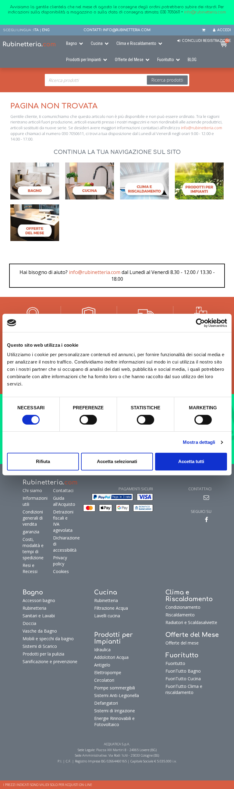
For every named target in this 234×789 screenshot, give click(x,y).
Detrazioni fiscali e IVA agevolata (62, 521)
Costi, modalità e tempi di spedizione (33, 548)
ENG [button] (46, 30)
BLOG (192, 59)
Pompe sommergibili (114, 688)
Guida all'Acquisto (62, 501)
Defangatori (106, 703)
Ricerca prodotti (167, 80)
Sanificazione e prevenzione (50, 661)
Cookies (61, 571)
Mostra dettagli (199, 442)
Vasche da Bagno (40, 631)
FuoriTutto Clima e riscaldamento (183, 689)
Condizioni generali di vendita (33, 518)
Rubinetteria (34, 608)
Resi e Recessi (30, 568)
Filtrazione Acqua (111, 608)
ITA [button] (36, 30)
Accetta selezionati (117, 461)
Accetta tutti (191, 461)
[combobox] (117, 80)
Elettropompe (107, 672)
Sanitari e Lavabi (39, 616)
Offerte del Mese (129, 59)
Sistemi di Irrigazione (114, 711)
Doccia (29, 623)
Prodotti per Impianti (83, 59)
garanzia (31, 532)
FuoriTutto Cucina (183, 678)
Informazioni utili (35, 501)
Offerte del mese (182, 643)
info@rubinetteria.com (201, 127)
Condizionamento (182, 607)
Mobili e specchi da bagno (48, 638)
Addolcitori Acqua (111, 657)
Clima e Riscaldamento (136, 43)
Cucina (97, 43)
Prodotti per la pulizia (43, 654)
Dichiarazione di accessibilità (62, 544)
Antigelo (102, 665)
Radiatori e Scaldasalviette (191, 622)
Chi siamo (32, 490)
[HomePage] (29, 44)
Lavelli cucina (107, 616)
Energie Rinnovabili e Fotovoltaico (114, 721)
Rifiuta (43, 461)
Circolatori (104, 680)
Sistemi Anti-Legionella (116, 695)
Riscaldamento (180, 615)
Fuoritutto (165, 59)
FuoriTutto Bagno (183, 671)
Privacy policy (60, 561)
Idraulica (102, 649)
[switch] (88, 420)
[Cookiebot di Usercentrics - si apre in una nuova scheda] (200, 322)
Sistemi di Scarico (40, 646)
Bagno (71, 43)
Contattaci (62, 490)
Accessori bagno (39, 600)
